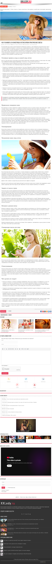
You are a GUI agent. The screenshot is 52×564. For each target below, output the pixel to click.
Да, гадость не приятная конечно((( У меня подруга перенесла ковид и (17, 540)
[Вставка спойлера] (26, 349)
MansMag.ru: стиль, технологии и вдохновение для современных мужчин (22, 523)
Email (3, 344)
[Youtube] (30, 514)
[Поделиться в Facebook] (41, 311)
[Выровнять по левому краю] (9, 349)
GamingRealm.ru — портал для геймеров (15, 6)
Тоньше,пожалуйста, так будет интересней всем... (13, 547)
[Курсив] (5, 349)
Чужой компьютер (11, 487)
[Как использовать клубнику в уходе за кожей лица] (26, 324)
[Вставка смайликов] (20, 349)
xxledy (3, 44)
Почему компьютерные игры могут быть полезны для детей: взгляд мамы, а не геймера (25, 519)
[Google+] (24, 514)
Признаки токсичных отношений (23, 431)
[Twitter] (28, 514)
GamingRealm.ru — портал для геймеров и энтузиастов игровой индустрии (23, 528)
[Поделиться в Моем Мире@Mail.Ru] (45, 311)
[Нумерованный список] (17, 349)
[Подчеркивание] (7, 349)
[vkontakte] (26, 514)
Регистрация (4, 491)
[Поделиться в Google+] (43, 311)
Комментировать (26, 44)
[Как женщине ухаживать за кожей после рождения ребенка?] (42, 324)
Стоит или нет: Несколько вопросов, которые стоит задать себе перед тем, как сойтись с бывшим (27, 532)
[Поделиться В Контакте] (50, 311)
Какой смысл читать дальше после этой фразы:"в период (15, 543)
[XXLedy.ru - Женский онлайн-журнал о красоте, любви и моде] (26, 1)
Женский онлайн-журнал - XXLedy (6, 9)
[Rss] (22, 514)
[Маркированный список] (15, 349)
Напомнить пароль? (5, 490)
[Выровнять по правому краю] (13, 349)
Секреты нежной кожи (22, 9)
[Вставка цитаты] (22, 349)
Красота (15, 9)
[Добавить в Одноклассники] (47, 311)
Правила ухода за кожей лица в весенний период (8, 330)
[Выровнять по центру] (11, 349)
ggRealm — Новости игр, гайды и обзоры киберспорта (26, 497)
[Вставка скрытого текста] (28, 349)
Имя (3, 340)
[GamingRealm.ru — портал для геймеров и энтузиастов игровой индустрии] (4, 529)
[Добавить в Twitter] (48, 311)
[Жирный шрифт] (3, 349)
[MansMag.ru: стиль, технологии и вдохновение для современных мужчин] (4, 525)
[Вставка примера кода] (24, 349)
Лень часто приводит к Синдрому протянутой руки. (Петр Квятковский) (17, 553)
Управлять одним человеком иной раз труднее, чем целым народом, (17, 550)
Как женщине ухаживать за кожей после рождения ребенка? (42, 330)
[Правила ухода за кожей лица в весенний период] (9, 324)
